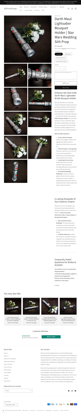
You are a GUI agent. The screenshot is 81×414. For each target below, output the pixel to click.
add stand (68, 54)
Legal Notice (7, 381)
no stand (58, 54)
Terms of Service (8, 364)
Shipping (64, 48)
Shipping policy (48, 410)
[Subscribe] (30, 391)
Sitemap (6, 378)
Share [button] (57, 285)
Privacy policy (33, 410)
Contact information (64, 410)
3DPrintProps (10, 410)
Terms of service (40, 410)
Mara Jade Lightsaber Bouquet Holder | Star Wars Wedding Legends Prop (49, 319)
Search (5, 353)
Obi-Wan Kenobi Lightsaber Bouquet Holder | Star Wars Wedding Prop (68, 319)
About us (6, 356)
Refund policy (7, 370)
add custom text (60, 57)
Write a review (51, 337)
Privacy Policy (7, 372)
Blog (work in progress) (10, 358)
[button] (43, 7)
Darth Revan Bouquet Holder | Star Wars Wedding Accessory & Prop (31, 319)
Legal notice (56, 410)
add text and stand (61, 61)
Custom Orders (8, 367)
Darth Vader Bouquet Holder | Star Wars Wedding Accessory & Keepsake (13, 319)
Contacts (6, 375)
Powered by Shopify (17, 410)
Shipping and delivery (9, 361)
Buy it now (66, 87)
